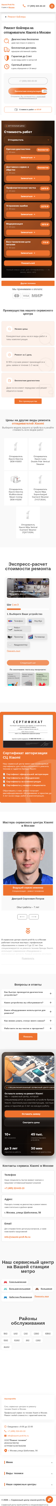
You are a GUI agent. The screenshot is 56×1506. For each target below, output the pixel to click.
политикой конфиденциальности (32, 97)
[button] (22, 916)
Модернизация (14, 223)
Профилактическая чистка (21, 187)
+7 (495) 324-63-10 (36, 6)
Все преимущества (28, 401)
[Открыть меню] (52, 6)
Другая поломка (28, 283)
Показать (28, 1036)
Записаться (26, 157)
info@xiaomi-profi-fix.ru (17, 1237)
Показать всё (28, 263)
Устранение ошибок (17, 205)
